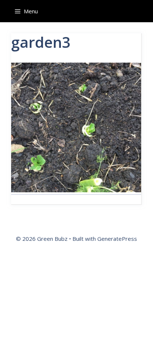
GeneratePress (117, 238)
